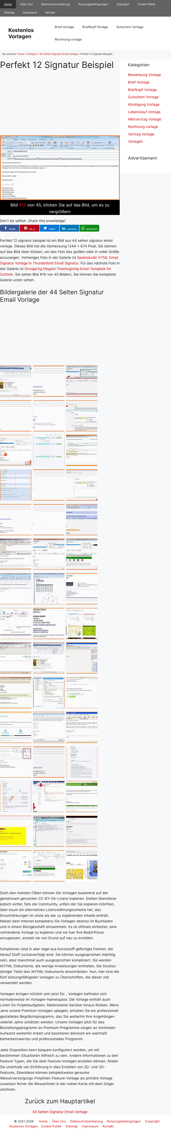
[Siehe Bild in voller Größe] (60, 199)
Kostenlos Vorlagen (21, 33)
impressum (30, 12)
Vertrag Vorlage (141, 134)
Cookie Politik (146, 4)
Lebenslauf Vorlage (144, 112)
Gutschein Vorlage (129, 27)
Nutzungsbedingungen (93, 4)
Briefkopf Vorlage (95, 27)
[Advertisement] (60, 99)
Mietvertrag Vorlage (144, 119)
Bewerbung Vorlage (144, 75)
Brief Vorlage (64, 27)
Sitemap (9, 12)
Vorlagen (32, 53)
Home (8, 4)
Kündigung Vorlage (144, 104)
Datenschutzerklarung (55, 4)
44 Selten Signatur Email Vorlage (59, 53)
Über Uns (26, 4)
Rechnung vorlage (68, 39)
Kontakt (50, 12)
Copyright (123, 4)
